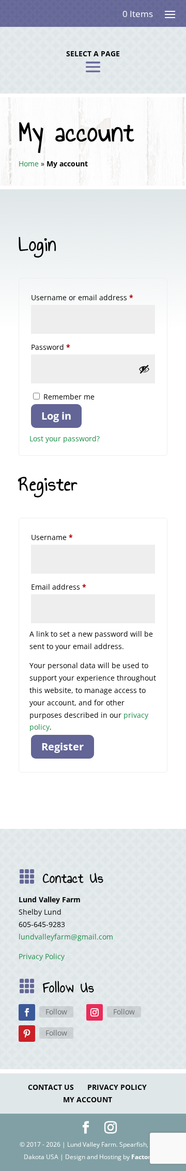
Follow (56, 1011)
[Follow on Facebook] (27, 1012)
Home (29, 163)
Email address (74, 586)
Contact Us (51, 1087)
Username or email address (93, 297)
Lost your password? (64, 438)
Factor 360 (147, 1156)
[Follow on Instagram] (94, 1012)
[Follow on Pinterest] (27, 1033)
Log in (56, 416)
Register (62, 746)
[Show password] (144, 369)
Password (66, 347)
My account (87, 1099)
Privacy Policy (42, 956)
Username (67, 537)
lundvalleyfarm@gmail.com (66, 937)
